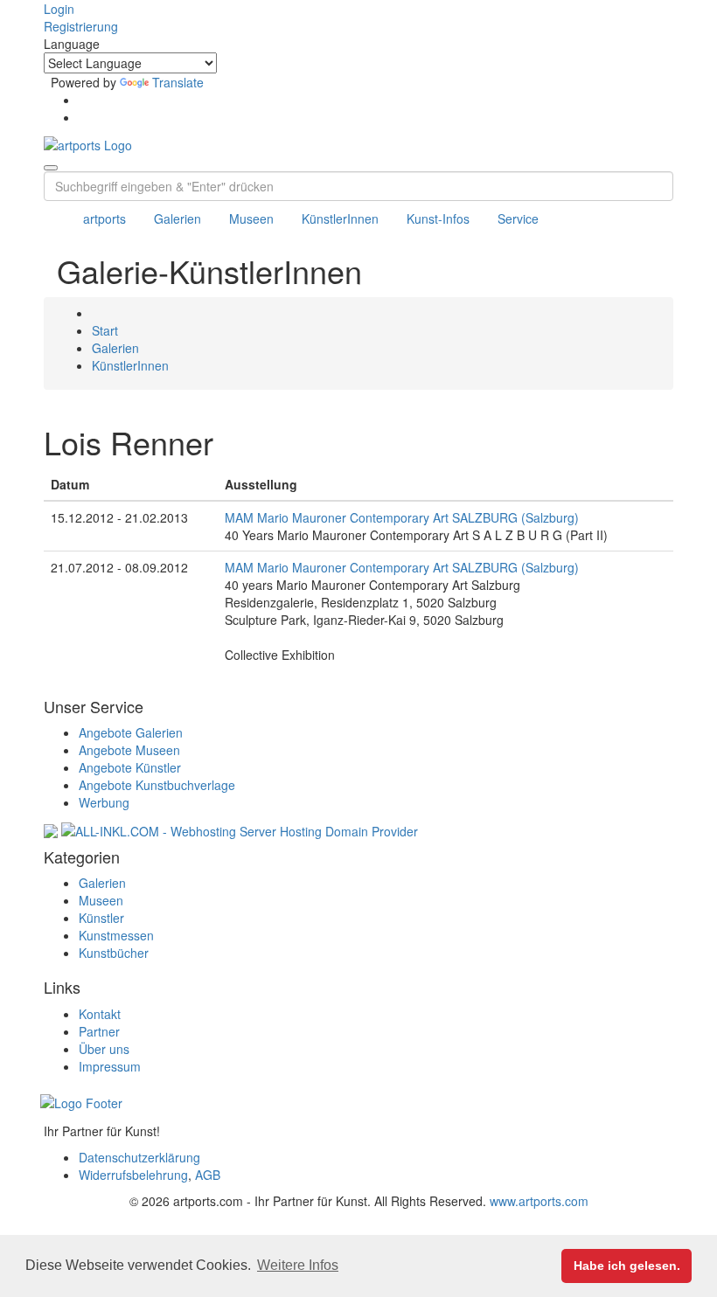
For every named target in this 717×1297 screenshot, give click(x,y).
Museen (251, 218)
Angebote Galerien (131, 732)
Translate (178, 82)
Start (105, 330)
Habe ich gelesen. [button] (627, 1266)
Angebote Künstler (130, 767)
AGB (207, 1174)
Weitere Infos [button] (297, 1265)
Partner (99, 1031)
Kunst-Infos (438, 218)
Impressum (110, 1066)
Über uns (104, 1049)
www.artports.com (539, 1201)
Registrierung (81, 26)
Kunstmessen (116, 935)
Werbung (104, 802)
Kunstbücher (114, 952)
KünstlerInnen (340, 218)
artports (104, 218)
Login (59, 8)
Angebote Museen (129, 750)
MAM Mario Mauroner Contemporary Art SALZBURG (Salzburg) (402, 517)
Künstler (101, 917)
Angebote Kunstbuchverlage (157, 785)
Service (518, 218)
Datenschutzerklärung (139, 1157)
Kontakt (100, 1014)
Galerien (177, 218)
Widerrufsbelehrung (133, 1174)
